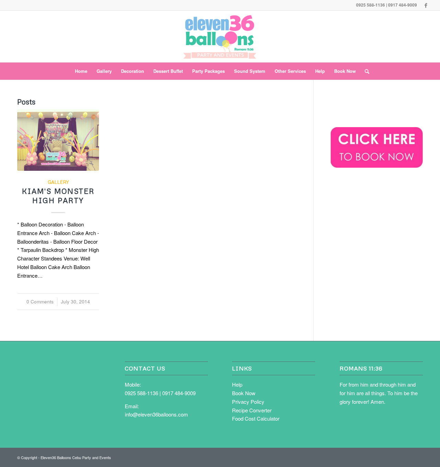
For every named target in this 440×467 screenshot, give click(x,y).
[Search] (364, 71)
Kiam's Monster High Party (58, 196)
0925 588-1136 (141, 393)
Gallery (58, 182)
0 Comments (40, 301)
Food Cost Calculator (255, 418)
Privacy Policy (248, 401)
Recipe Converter (252, 410)
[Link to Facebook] (426, 5)
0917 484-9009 (179, 393)
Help (237, 384)
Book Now (243, 393)
